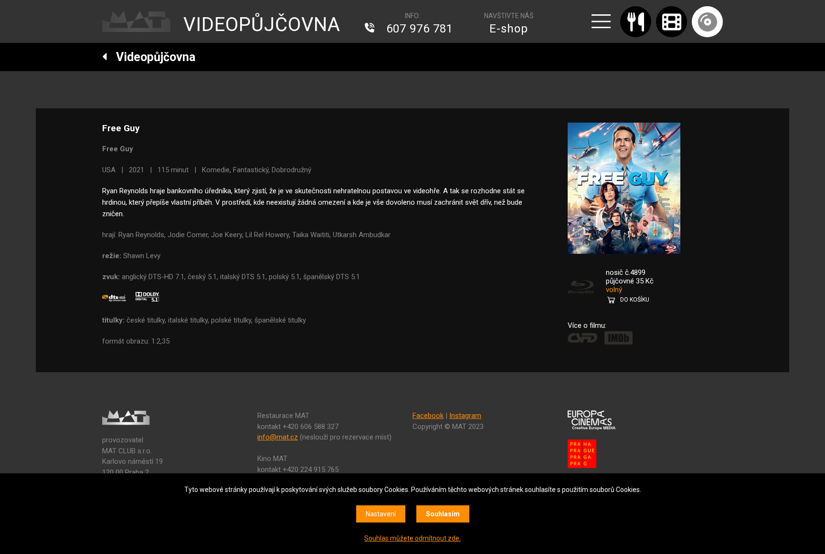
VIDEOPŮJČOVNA (261, 24)
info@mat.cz (277, 437)
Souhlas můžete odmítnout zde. (412, 538)
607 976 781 (419, 28)
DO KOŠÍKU (634, 299)
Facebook (428, 415)
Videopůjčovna (151, 57)
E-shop (508, 28)
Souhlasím (443, 514)
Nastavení (381, 514)
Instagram (465, 415)
